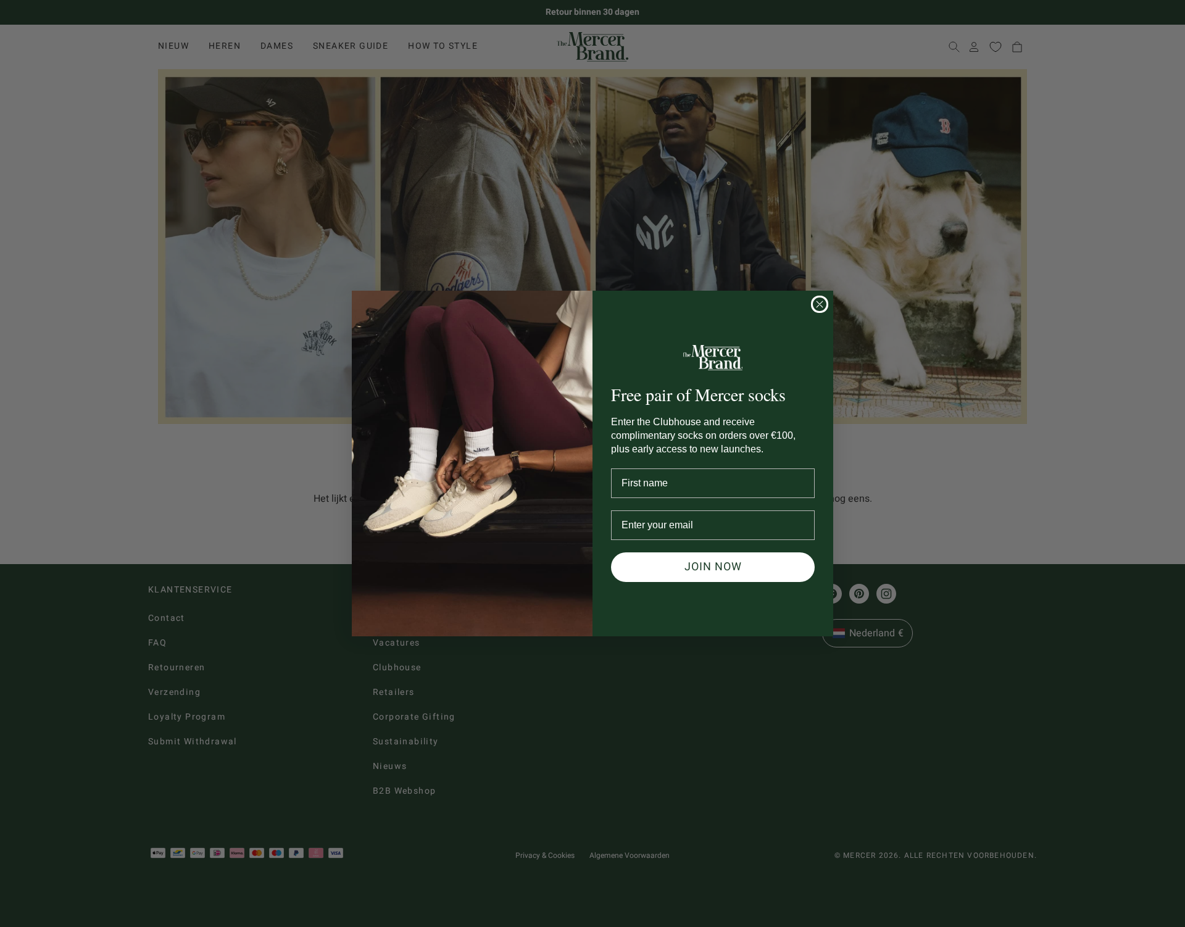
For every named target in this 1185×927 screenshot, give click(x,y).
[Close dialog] (819, 304)
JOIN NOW (713, 567)
